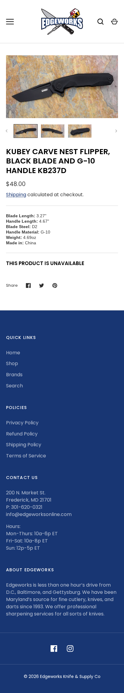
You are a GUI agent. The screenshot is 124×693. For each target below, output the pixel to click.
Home (13, 352)
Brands (14, 374)
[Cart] (114, 21)
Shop (12, 363)
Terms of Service (26, 455)
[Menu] (10, 21)
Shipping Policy (23, 444)
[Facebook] (53, 648)
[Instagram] (70, 648)
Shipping (16, 194)
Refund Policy (22, 433)
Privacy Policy (22, 422)
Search (14, 385)
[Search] (100, 21)
